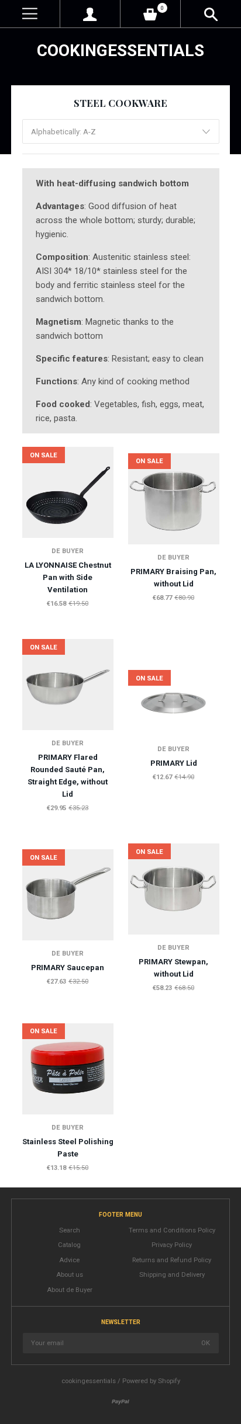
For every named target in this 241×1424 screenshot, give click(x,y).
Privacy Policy (172, 1245)
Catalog (69, 1245)
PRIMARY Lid (173, 763)
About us (69, 1275)
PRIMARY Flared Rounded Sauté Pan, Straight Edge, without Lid (67, 775)
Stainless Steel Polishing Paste (67, 1147)
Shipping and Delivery (172, 1275)
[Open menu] (30, 13)
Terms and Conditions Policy (172, 1230)
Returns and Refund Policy (171, 1260)
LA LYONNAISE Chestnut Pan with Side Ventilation (68, 577)
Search (69, 1230)
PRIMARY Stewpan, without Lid (173, 967)
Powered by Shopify (151, 1381)
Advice (69, 1260)
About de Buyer (69, 1290)
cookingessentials (120, 50)
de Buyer (67, 551)
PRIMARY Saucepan (67, 967)
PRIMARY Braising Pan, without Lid (173, 577)
